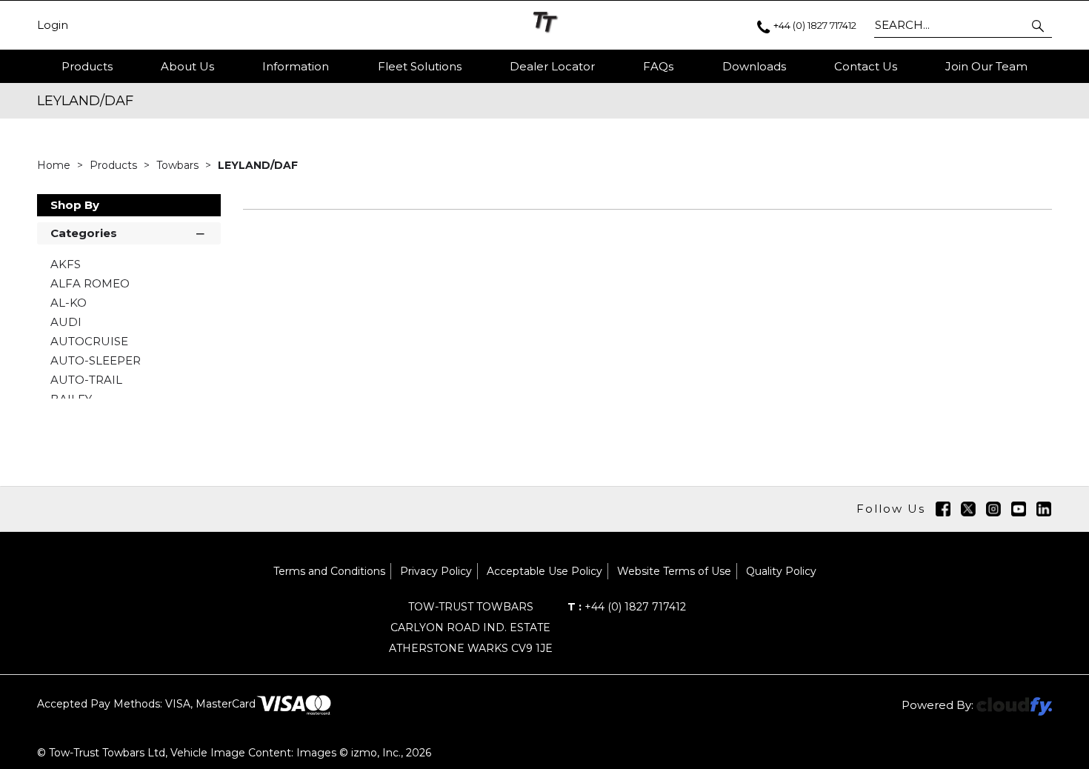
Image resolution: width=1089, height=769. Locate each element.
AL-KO (68, 303)
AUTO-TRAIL (86, 380)
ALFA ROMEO (90, 283)
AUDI (65, 322)
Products (87, 66)
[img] (943, 509)
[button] (1039, 25)
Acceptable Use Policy (544, 571)
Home (55, 165)
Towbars (179, 165)
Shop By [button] (74, 205)
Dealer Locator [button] (552, 66)
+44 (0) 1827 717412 (626, 606)
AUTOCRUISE (89, 341)
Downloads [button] (754, 66)
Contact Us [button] (865, 66)
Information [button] (295, 66)
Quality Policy (781, 571)
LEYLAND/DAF (258, 165)
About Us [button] (187, 66)
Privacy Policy (436, 571)
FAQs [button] (658, 66)
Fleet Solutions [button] (420, 66)
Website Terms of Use (674, 571)
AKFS (65, 264)
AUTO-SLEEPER (95, 360)
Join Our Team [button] (986, 66)
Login (52, 25)
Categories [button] (83, 233)
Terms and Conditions (329, 571)
